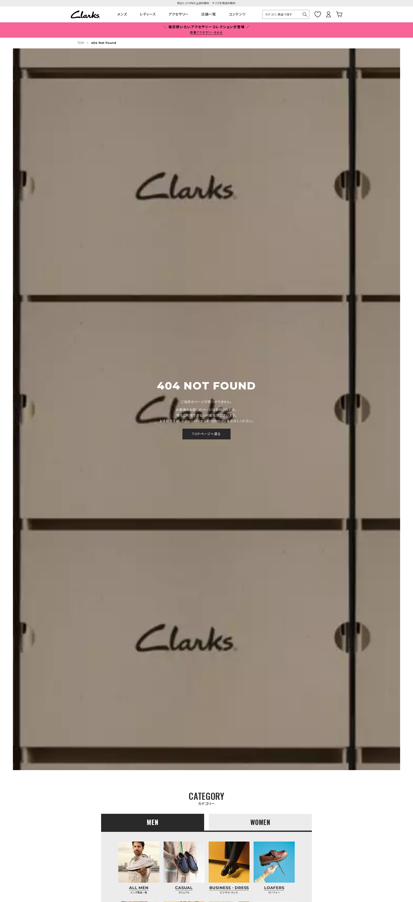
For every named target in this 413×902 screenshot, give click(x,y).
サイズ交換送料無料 (224, 3)
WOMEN (260, 822)
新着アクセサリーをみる (206, 32)
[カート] (339, 14)
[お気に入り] (317, 14)
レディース (148, 14)
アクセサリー (178, 14)
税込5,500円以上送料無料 (193, 3)
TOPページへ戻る (206, 434)
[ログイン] (328, 14)
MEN (153, 822)
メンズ (122, 14)
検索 (305, 14)
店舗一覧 (208, 14)
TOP (80, 43)
